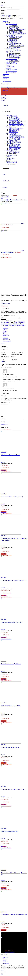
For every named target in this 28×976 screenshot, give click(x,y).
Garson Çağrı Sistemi (14, 56)
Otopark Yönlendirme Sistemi (16, 45)
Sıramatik (8, 65)
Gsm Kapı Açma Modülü (15, 50)
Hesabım (5, 90)
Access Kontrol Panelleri (15, 31)
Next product (4, 230)
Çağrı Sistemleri (10, 52)
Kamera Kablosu (13, 39)
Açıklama (5, 338)
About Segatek (7, 341)
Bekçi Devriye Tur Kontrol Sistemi (17, 33)
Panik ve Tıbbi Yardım (14, 57)
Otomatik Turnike (13, 28)
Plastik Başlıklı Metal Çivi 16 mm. (11, 664)
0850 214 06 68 (9, 950)
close (2, 5)
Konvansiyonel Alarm (14, 60)
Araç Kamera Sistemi (11, 62)
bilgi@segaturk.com (10, 952)
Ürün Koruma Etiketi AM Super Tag (12, 497)
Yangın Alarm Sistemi (11, 59)
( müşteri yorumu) (5, 303)
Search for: (3, 18)
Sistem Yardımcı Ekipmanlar (16, 32)
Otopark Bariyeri (13, 42)
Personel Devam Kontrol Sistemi (17, 29)
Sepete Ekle (3, 319)
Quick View (3, 452)
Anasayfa (5, 21)
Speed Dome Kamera (14, 38)
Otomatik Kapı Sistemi (11, 48)
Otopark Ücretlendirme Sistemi (16, 46)
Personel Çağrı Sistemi (14, 54)
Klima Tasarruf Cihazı (11, 63)
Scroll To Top (4, 954)
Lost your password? (6, 15)
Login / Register (7, 81)
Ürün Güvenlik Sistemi (11, 69)
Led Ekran (8, 68)
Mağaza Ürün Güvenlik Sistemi (13, 200)
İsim (2, 416)
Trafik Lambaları (10, 66)
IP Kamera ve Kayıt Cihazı (15, 37)
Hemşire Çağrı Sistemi (14, 53)
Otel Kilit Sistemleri (13, 25)
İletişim (5, 78)
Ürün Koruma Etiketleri (6, 324)
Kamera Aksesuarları (14, 39)
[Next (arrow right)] (2, 973)
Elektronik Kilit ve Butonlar (15, 31)
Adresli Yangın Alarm (14, 61)
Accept (2, 970)
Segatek (6, 325)
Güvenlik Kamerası (10, 35)
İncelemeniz (4, 405)
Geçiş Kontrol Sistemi (11, 24)
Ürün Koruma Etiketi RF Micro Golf (11, 622)
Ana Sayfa (3, 200)
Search (21, 18)
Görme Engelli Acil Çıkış (14, 58)
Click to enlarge (4, 291)
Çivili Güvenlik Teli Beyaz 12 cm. (10, 706)
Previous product (5, 203)
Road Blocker (12, 44)
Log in (2, 12)
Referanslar (6, 74)
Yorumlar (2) (6, 339)
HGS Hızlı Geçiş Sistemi (14, 47)
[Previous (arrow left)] (1, 973)
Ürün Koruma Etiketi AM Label (12, 251)
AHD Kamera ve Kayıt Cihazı (16, 36)
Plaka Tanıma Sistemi (14, 47)
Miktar (4, 318)
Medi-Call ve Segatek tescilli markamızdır (11, 88)
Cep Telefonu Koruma (11, 71)
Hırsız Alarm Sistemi (11, 72)
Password (3, 10)
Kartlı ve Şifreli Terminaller (15, 30)
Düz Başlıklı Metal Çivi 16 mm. (10, 747)
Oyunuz (2, 402)
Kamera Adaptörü (13, 40)
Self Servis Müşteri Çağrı (15, 55)
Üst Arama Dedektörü (14, 27)
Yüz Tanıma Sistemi (14, 27)
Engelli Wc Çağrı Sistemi (15, 54)
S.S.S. (4, 75)
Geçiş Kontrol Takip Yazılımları (16, 34)
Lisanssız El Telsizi (13, 26)
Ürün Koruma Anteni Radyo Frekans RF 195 (14, 580)
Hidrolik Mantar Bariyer (15, 43)
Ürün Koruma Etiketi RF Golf (9, 831)
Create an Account (13, 17)
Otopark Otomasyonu (11, 41)
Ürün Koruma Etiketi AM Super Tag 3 (12, 789)
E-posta (3, 419)
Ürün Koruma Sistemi (18, 324)
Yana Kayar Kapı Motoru (15, 50)
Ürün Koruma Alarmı (19, 322)
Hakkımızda (6, 77)
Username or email (6, 7)
